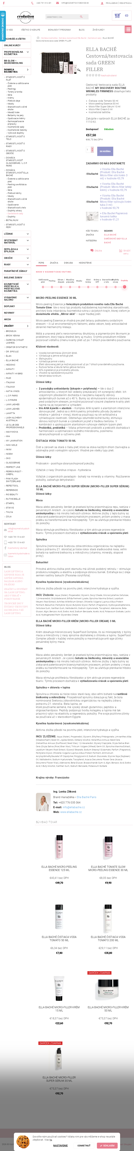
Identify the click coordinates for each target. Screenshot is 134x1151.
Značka (54, 263)
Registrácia (126, 3)
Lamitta (10, 413)
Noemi (9, 454)
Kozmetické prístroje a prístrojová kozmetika (12, 287)
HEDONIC (10, 365)
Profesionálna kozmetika (13, 53)
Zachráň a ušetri (14, 39)
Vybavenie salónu (10, 298)
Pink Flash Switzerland (13, 479)
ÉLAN (8, 356)
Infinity (10, 369)
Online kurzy (12, 45)
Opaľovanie (13, 204)
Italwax (10, 387)
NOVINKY (9, 312)
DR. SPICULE (12, 351)
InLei (8, 378)
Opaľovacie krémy (16, 118)
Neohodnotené (109, 75)
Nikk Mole (11, 445)
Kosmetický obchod (17, 548)
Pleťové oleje (14, 101)
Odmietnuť (84, 1145)
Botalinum (12, 220)
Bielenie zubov (13, 277)
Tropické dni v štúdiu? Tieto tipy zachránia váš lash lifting (16, 608)
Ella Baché (12, 360)
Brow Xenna (13, 335)
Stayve (10, 507)
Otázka (98, 250)
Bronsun (11, 331)
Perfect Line (13, 467)
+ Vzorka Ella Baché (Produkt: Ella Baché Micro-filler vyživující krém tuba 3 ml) (115, 202)
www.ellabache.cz (71, 812)
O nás (10, 30)
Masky (11, 103)
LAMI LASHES (13, 404)
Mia (8, 436)
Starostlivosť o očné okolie (17, 108)
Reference (12, 490)
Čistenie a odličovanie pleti (18, 84)
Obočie (8, 258)
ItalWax (10, 382)
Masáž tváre (14, 112)
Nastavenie (60, 1145)
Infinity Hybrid (14, 373)
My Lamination (14, 440)
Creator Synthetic (16, 347)
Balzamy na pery (16, 115)
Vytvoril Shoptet (124, 1144)
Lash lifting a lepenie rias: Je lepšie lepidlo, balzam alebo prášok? (14, 578)
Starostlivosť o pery (15, 225)
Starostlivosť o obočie (15, 152)
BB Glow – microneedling (13, 61)
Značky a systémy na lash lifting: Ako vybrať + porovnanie (15, 593)
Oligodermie (13, 462)
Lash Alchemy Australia (14, 418)
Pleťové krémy (14, 193)
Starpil (10, 503)
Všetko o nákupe (30, 30)
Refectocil (12, 485)
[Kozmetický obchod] (25, 17)
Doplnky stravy (15, 210)
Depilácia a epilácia (11, 250)
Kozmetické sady (16, 127)
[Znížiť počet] (92, 151)
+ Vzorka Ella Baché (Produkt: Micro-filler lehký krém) (116, 187)
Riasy (7, 264)
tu (51, 1139)
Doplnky (11, 216)
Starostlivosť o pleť (15, 78)
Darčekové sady (15, 213)
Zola (8, 516)
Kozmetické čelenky (17, 130)
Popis (41, 263)
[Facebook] (4, 3)
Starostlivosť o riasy (15, 144)
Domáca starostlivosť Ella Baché (17, 173)
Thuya (9, 512)
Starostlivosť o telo (15, 137)
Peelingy (12, 89)
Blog (81, 30)
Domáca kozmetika (11, 70)
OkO (8, 458)
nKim (8, 449)
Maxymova (12, 432)
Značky (9, 326)
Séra (10, 95)
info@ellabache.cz (74, 807)
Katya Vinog (13, 391)
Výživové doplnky (16, 133)
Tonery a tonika (15, 92)
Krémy (11, 98)
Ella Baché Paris (86, 797)
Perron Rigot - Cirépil (14, 472)
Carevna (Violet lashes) (15, 341)
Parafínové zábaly (15, 271)
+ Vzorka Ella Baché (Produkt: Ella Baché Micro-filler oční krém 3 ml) (114, 174)
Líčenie (8, 234)
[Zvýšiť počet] (92, 148)
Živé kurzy (99, 30)
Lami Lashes (13, 409)
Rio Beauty (12, 494)
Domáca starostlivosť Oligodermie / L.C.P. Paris (16, 161)
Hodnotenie (85, 263)
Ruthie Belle (13, 499)
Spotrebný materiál (11, 241)
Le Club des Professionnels (15, 426)
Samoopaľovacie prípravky (16, 122)
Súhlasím (108, 1145)
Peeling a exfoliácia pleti (17, 185)
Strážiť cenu (126, 252)
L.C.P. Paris (12, 395)
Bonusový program (59, 30)
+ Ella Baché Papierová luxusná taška (114, 216)
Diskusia (68, 263)
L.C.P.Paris (11, 400)
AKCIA (7, 319)
